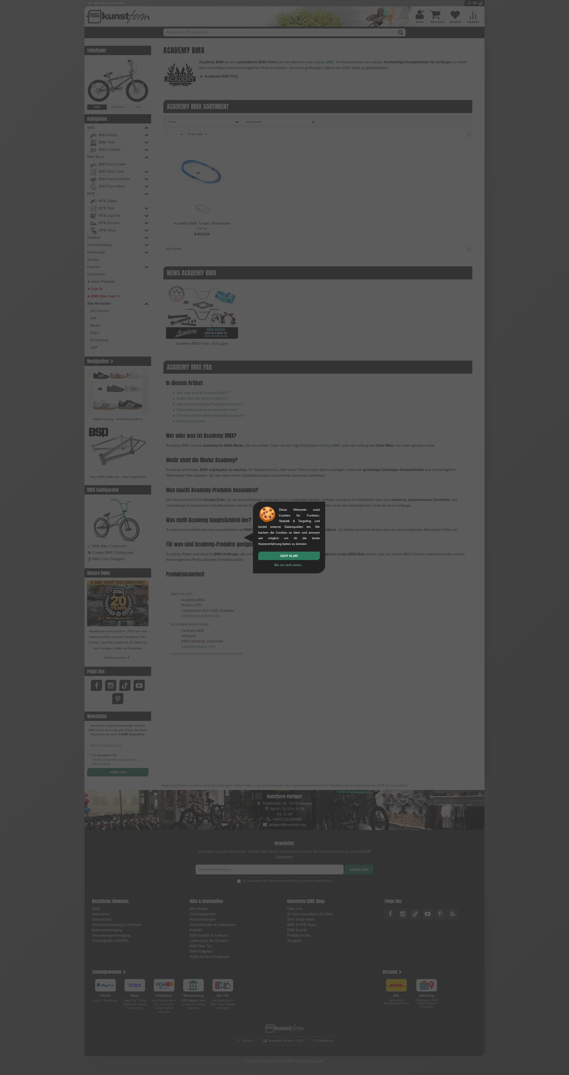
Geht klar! (289, 556)
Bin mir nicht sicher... (289, 565)
